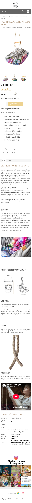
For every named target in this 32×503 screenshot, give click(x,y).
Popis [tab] (4, 160)
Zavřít (10, 146)
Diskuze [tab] (9, 160)
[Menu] (28, 11)
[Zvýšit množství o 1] (7, 103)
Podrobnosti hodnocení (24, 27)
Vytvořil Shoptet (11, 493)
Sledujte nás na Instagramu (16, 462)
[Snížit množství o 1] (7, 105)
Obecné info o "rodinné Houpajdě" (11, 230)
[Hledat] (2, 11)
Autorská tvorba (16, 418)
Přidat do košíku (16, 103)
